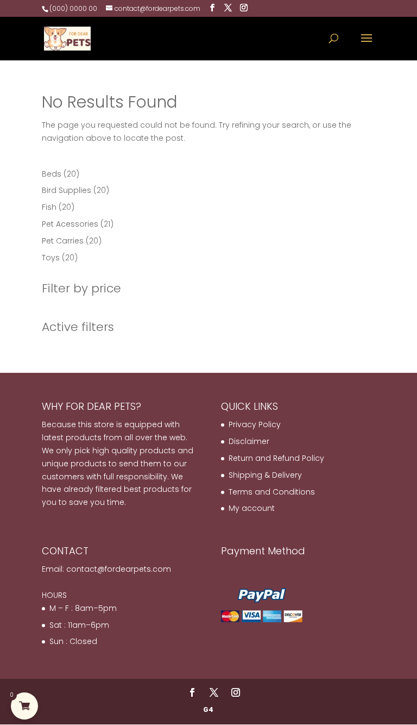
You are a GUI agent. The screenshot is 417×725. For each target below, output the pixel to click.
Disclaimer (249, 441)
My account (252, 508)
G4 (208, 709)
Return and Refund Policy (276, 458)
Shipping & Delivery (265, 475)
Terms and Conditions (272, 491)
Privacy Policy (255, 424)
